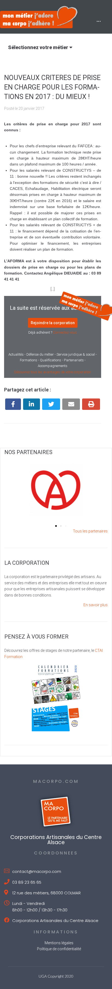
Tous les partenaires (90, 531)
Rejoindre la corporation (53, 323)
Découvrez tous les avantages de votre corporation (52, 372)
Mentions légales (59, 943)
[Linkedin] (31, 404)
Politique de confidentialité (59, 949)
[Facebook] (13, 404)
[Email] (71, 404)
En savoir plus (95, 605)
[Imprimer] (91, 404)
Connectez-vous (65, 332)
